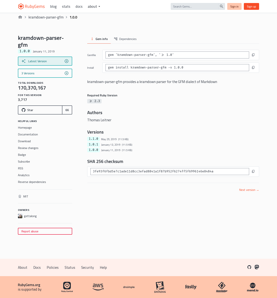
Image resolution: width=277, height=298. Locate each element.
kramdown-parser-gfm (46, 17)
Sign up (251, 6)
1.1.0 (93, 139)
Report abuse (29, 231)
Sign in (234, 6)
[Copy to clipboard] (253, 55)
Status (70, 267)
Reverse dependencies (32, 182)
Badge (22, 154)
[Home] (20, 17)
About (22, 267)
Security (87, 267)
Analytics (24, 175)
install (90, 68)
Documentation (28, 134)
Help (103, 267)
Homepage (25, 127)
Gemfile (91, 55)
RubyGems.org (29, 284)
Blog (53, 6)
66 (67, 110)
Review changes (28, 148)
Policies (53, 267)
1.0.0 (93, 150)
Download (24, 141)
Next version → (249, 189)
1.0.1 (93, 144)
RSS (20, 168)
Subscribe (24, 161)
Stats (66, 6)
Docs (79, 6)
